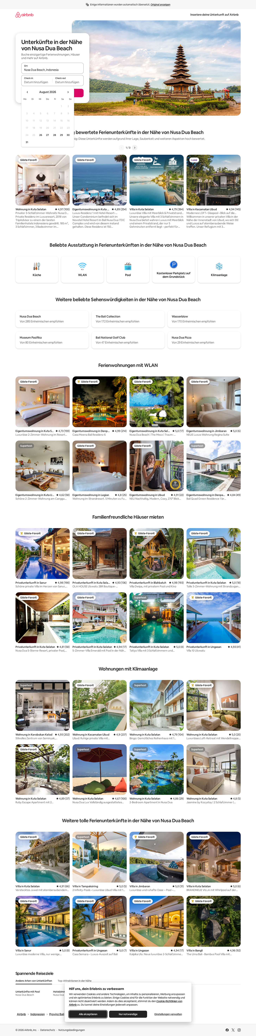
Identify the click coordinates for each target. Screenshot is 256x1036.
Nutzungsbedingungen (71, 1030)
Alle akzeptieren (88, 1014)
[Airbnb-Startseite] (24, 14)
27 (47, 135)
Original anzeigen (160, 4)
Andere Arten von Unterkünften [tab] (33, 980)
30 (68, 135)
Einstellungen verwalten (168, 1014)
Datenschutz (47, 1030)
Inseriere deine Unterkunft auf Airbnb (214, 15)
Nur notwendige (128, 1014)
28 (54, 135)
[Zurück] (121, 147)
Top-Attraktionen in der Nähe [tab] (74, 980)
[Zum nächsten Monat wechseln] (68, 92)
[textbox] (37, 82)
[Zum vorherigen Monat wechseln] (27, 92)
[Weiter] (134, 147)
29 (61, 135)
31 (27, 142)
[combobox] (52, 70)
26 (40, 135)
